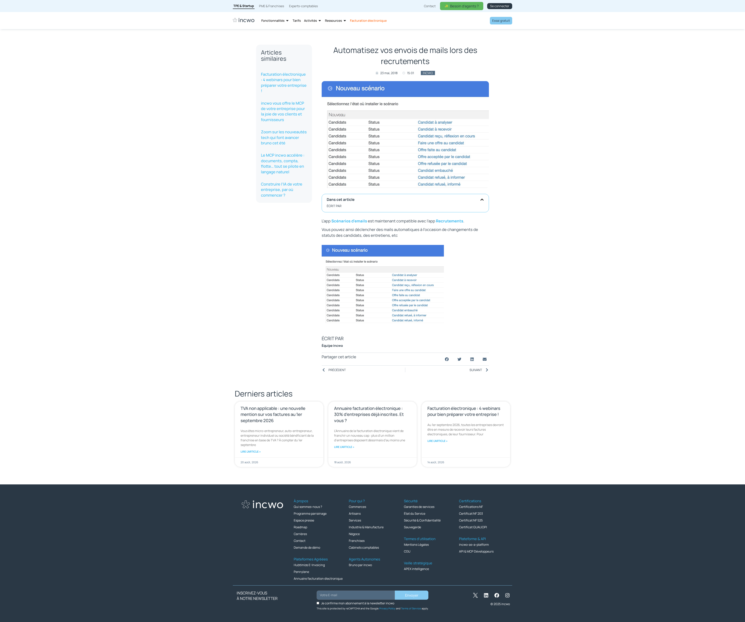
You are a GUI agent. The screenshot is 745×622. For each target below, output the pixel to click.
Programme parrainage (310, 513)
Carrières (300, 534)
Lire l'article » (251, 451)
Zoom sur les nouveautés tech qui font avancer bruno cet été (284, 137)
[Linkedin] (486, 595)
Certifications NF (471, 507)
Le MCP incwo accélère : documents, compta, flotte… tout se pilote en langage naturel (282, 163)
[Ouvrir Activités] (320, 20)
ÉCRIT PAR (334, 206)
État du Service (414, 513)
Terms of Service (411, 608)
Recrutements (449, 221)
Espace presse (304, 520)
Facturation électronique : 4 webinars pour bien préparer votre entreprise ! (284, 82)
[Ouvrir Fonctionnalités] (287, 20)
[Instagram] (507, 595)
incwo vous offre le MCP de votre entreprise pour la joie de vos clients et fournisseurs (283, 111)
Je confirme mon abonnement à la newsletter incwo (357, 603)
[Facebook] (497, 595)
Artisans (355, 513)
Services (355, 520)
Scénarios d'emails (349, 221)
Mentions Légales (416, 544)
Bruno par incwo (360, 565)
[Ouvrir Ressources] (345, 20)
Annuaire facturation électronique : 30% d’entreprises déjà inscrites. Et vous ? (369, 414)
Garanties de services (419, 507)
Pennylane (301, 572)
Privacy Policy (387, 608)
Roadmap (300, 527)
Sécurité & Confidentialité (422, 520)
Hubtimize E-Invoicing (309, 565)
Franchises (357, 541)
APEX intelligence (416, 569)
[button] (482, 199)
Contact (299, 541)
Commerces (357, 507)
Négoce (354, 534)
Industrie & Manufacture (366, 527)
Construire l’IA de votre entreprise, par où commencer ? (281, 189)
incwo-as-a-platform (474, 544)
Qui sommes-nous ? (308, 507)
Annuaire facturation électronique (318, 578)
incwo (428, 73)
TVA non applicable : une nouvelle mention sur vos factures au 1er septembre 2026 (273, 414)
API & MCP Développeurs (476, 551)
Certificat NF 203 (471, 513)
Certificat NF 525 (471, 520)
